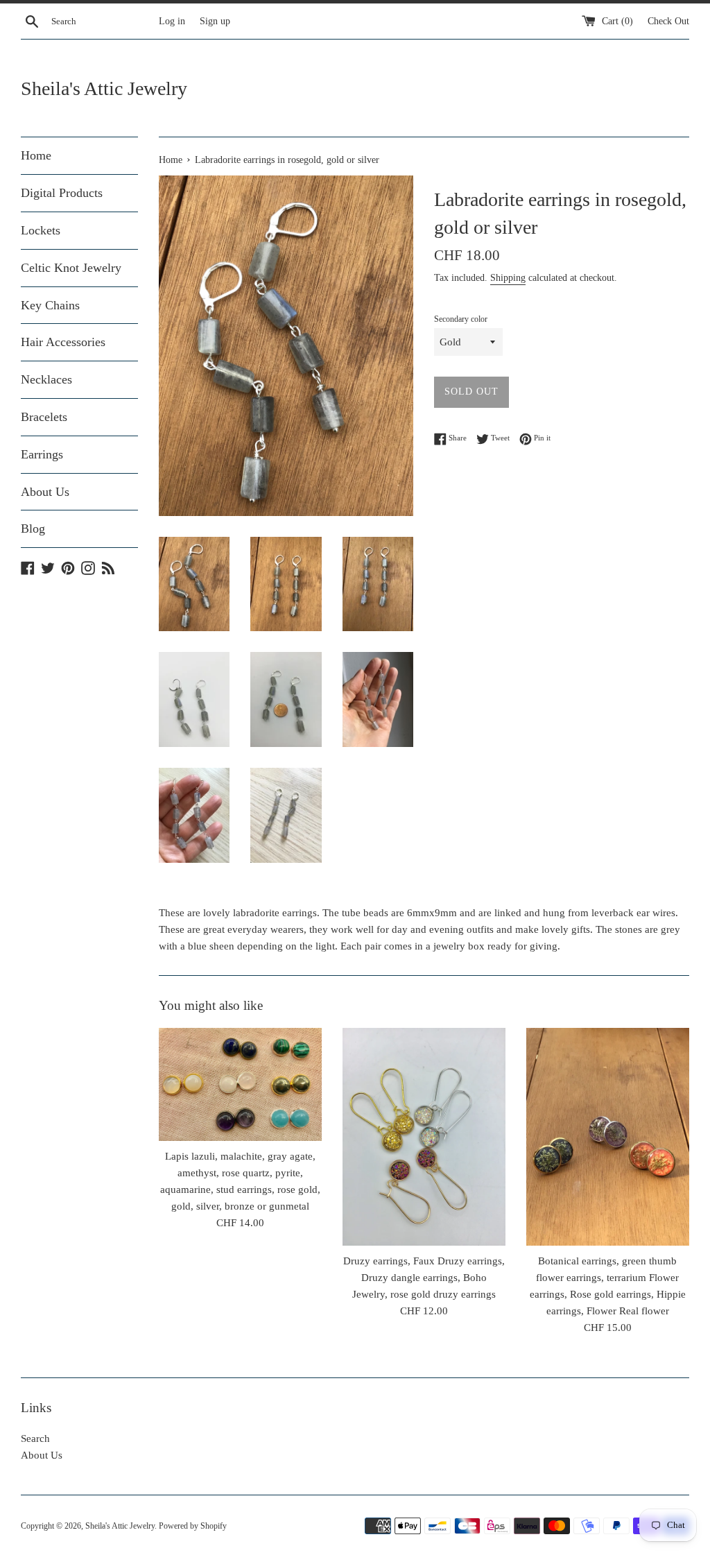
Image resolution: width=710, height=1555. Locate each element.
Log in (172, 21)
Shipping (508, 278)
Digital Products (62, 193)
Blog (33, 528)
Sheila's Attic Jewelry (104, 88)
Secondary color (460, 319)
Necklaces (46, 379)
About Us (45, 492)
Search (35, 1438)
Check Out (668, 21)
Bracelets (44, 417)
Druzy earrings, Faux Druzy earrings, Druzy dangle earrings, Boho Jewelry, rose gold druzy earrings (424, 1277)
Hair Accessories (63, 342)
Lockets (40, 230)
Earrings (42, 454)
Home (36, 155)
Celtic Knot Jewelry (71, 268)
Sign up (215, 21)
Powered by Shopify (193, 1526)
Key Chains (50, 305)
